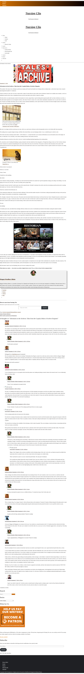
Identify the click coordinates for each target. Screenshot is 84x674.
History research (17, 312)
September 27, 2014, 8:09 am (17, 545)
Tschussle (7, 388)
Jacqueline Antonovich (9, 325)
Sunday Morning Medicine (5, 313)
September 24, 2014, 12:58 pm (24, 341)
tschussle (9, 580)
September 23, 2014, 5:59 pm (14, 388)
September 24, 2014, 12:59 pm (24, 381)
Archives (4, 312)
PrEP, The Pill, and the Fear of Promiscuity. (8, 315)
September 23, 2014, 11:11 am (20, 325)
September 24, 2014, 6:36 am (18, 472)
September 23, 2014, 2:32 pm (19, 369)
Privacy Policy (5, 662)
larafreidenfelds (8, 545)
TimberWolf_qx (5, 164)
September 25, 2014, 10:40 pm (21, 449)
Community (8, 312)
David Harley (7, 411)
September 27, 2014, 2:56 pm (17, 580)
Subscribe (45, 307)
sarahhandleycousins (9, 369)
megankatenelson (8, 521)
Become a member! (4, 636)
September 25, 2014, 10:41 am (18, 521)
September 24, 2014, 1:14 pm (24, 489)
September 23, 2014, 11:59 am (14, 351)
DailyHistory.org (15, 354)
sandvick (6, 351)
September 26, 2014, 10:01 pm (24, 535)
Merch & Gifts (5, 667)
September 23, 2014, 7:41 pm (16, 411)
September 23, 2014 (4, 83)
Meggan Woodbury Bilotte (7, 279)
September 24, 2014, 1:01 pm (24, 404)
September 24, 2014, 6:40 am (18, 499)
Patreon (3, 665)
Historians (12, 312)
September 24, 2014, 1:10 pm (24, 436)
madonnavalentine (8, 472)
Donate (3, 664)
